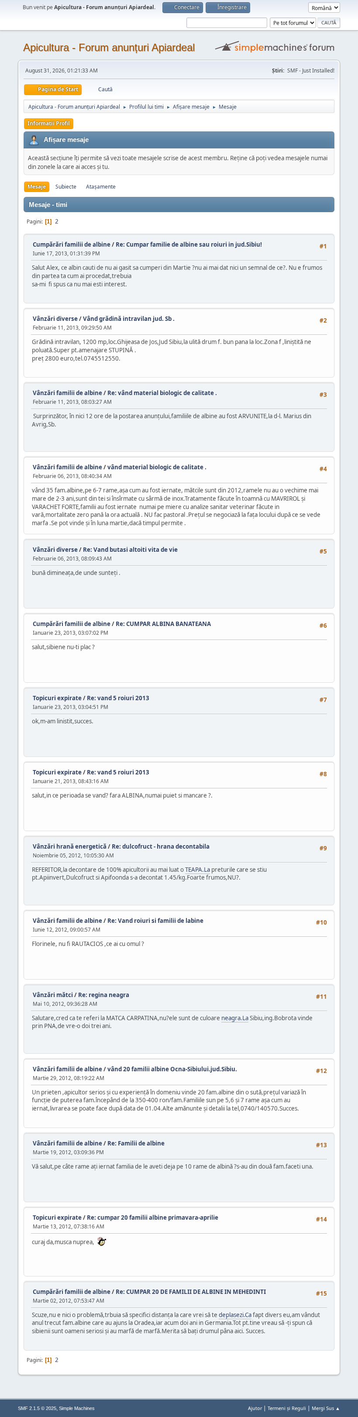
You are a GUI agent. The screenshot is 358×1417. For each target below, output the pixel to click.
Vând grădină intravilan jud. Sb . (129, 319)
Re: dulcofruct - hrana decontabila (161, 846)
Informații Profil (49, 123)
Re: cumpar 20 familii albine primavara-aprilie (152, 1217)
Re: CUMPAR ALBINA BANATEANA (163, 624)
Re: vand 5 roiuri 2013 (118, 698)
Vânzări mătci (53, 995)
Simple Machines (77, 1408)
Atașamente (101, 186)
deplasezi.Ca (235, 1315)
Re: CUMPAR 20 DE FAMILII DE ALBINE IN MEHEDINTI (191, 1292)
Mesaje (37, 186)
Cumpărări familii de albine (71, 244)
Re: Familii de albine (136, 1143)
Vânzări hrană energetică (70, 846)
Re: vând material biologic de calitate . (162, 393)
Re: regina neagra (103, 995)
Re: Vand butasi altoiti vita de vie (130, 550)
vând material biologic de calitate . (157, 467)
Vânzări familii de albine (67, 393)
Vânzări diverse (56, 319)
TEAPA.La (197, 870)
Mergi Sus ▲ (326, 1408)
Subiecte (65, 186)
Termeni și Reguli (287, 1408)
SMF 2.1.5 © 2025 (37, 1408)
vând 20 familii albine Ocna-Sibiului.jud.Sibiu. (172, 1069)
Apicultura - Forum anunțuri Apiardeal (109, 47)
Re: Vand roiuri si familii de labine (155, 921)
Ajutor (255, 1408)
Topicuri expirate (57, 698)
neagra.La (234, 1018)
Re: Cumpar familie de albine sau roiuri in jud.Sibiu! (189, 244)
